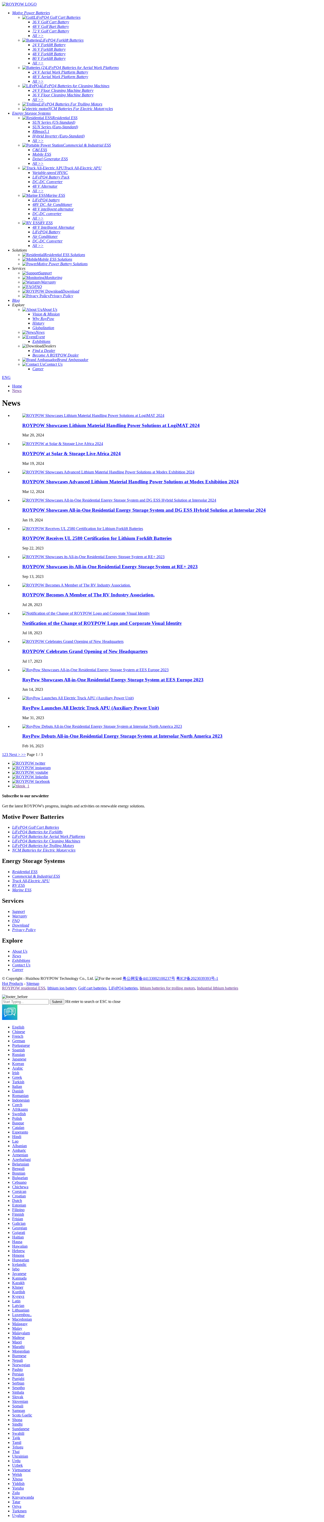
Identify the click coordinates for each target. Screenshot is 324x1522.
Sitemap (32, 983)
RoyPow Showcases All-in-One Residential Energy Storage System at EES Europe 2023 (113, 679)
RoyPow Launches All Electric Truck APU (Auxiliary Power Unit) (90, 708)
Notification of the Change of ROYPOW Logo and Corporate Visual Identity (102, 623)
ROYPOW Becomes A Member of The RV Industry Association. (88, 594)
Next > (14, 754)
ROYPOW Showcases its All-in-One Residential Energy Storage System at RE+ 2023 (110, 566)
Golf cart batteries (92, 988)
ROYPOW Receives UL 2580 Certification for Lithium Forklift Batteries (97, 538)
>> (23, 754)
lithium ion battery (61, 988)
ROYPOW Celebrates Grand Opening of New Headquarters (85, 651)
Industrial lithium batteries (217, 988)
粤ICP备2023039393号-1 (197, 978)
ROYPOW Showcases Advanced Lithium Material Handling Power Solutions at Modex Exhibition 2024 (130, 481)
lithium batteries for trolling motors (167, 988)
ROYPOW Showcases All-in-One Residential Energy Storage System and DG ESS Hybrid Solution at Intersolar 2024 (144, 510)
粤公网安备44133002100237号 (149, 978)
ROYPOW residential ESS (23, 988)
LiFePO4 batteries (123, 988)
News (17, 390)
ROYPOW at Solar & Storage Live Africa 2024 (71, 453)
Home (17, 386)
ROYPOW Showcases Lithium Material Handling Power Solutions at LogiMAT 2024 (111, 425)
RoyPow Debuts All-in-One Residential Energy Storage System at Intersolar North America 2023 (122, 736)
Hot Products (12, 983)
